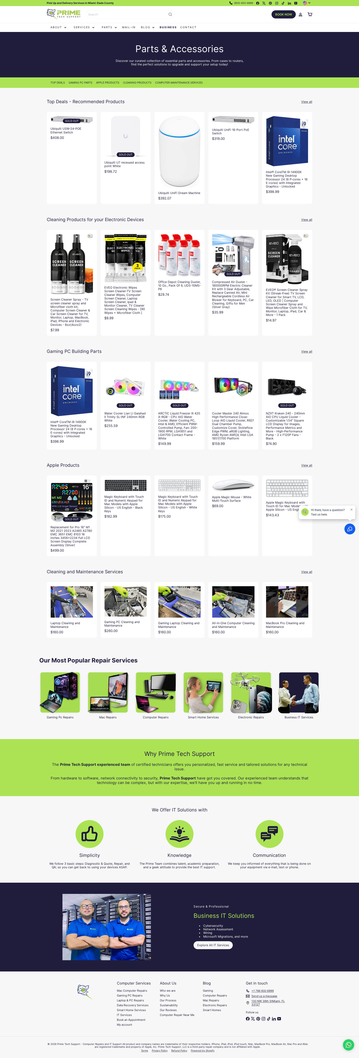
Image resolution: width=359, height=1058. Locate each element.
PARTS (108, 27)
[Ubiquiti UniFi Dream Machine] (179, 158)
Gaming (208, 990)
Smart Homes (212, 1010)
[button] (348, 1045)
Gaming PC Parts (80, 82)
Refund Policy (179, 1050)
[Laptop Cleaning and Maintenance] (72, 610)
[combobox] (130, 14)
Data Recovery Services (132, 1005)
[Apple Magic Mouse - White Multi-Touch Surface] (233, 494)
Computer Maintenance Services (179, 82)
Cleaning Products (137, 82)
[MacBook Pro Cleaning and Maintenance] (287, 610)
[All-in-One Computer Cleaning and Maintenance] (233, 610)
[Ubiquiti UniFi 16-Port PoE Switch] (233, 128)
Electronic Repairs (215, 1005)
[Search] (170, 14)
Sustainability (169, 1005)
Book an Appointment (131, 1020)
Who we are (168, 990)
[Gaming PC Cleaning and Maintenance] (126, 609)
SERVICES (82, 27)
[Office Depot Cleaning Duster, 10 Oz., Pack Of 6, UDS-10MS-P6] (179, 265)
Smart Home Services (131, 1010)
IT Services (124, 1015)
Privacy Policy (160, 1050)
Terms (144, 1050)
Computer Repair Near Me (177, 1015)
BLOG (146, 27)
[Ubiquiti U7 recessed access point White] (126, 144)
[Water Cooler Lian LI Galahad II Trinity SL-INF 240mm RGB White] (126, 397)
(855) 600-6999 (243, 2)
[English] (307, 3)
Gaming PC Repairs (129, 995)
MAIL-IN (129, 27)
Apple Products (107, 82)
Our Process (168, 1000)
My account (124, 1024)
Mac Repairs (211, 1000)
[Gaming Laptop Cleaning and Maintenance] (179, 610)
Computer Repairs (215, 995)
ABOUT (56, 27)
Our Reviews (168, 1010)
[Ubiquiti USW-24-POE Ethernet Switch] (72, 128)
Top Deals (57, 82)
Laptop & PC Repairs (130, 1000)
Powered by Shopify (202, 1050)
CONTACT (188, 27)
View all (306, 102)
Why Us (165, 995)
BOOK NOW (283, 14)
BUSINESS (168, 27)
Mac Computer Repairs (132, 990)
